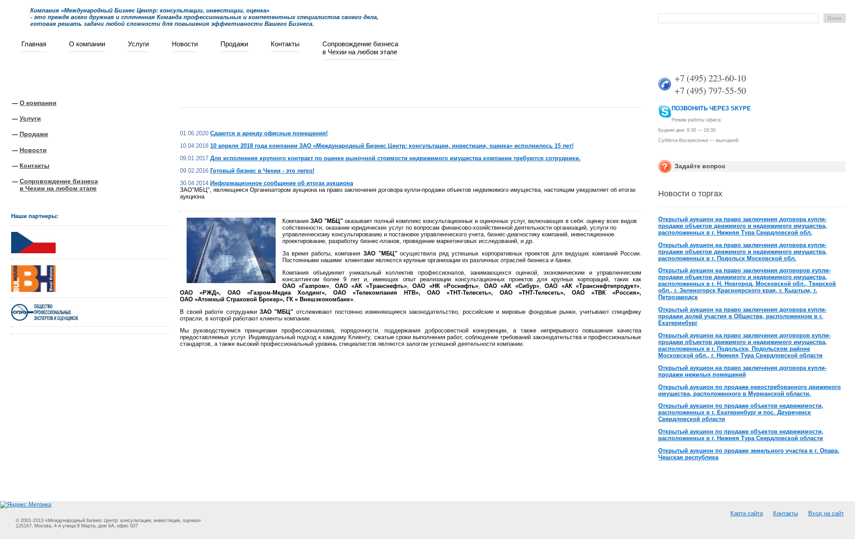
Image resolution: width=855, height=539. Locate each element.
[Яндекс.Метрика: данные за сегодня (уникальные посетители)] (25, 504)
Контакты (285, 44)
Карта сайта (746, 513)
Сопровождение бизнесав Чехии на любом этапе (360, 48)
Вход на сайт (826, 513)
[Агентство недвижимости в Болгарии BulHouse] (33, 276)
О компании (87, 44)
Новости (185, 44)
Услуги (138, 44)
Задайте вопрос (700, 166)
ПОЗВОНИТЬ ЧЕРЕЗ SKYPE (711, 108)
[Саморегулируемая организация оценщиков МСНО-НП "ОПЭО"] (44, 319)
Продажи (234, 44)
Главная (33, 44)
